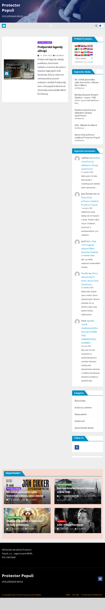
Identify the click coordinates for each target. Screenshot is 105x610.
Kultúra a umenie (44, 42)
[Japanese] (79, 52)
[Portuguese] (76, 55)
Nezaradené (81, 414)
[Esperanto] (76, 49)
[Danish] (88, 46)
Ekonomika (80, 400)
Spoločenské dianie (84, 427)
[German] (85, 49)
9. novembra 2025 (17, 500)
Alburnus (59, 55)
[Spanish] (82, 55)
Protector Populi (11, 7)
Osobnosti (80, 421)
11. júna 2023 (46, 55)
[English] (91, 46)
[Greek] (88, 49)
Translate (90, 62)
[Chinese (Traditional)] (79, 46)
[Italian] (76, 52)
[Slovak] (79, 55)
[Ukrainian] (91, 55)
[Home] (4, 26)
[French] (82, 49)
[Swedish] (85, 55)
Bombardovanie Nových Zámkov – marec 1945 (86, 96)
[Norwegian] (88, 52)
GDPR (68, 595)
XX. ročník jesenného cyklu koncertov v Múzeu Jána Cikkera (87, 82)
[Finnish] (79, 49)
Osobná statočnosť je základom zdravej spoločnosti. (85, 113)
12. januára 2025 (17, 529)
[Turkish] (88, 55)
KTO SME (75, 595)
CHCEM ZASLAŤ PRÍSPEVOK (91, 595)
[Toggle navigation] (50, 26)
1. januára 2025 (66, 529)
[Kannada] (82, 52)
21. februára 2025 (67, 496)
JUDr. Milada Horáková (86, 125)
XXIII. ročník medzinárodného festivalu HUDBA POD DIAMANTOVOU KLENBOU (89, 331)
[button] (96, 25)
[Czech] (85, 46)
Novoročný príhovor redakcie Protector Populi (87, 136)
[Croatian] (82, 46)
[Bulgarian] (76, 46)
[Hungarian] (91, 49)
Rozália (84, 273)
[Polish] (91, 52)
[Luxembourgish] (85, 52)
